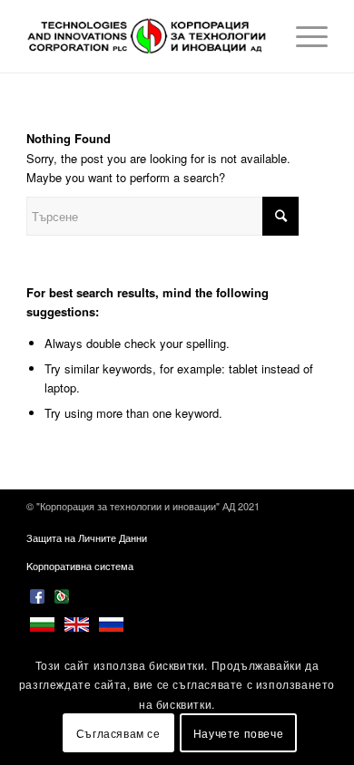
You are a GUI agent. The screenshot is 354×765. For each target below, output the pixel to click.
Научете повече (238, 733)
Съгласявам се (118, 733)
